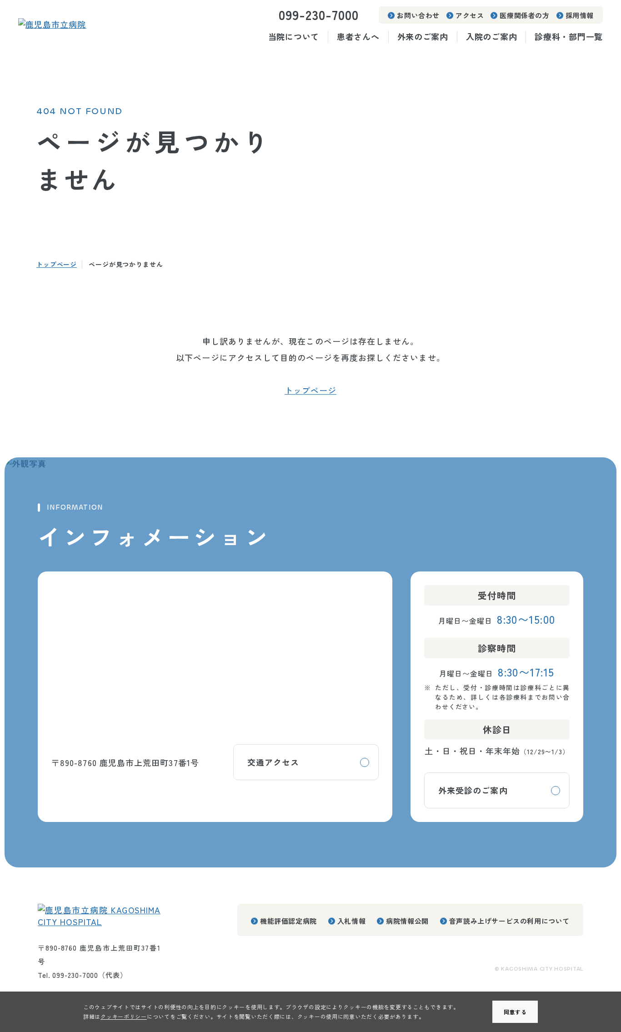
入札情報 (351, 921)
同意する (515, 1012)
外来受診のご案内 (473, 790)
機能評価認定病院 (288, 921)
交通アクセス (273, 762)
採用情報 (580, 15)
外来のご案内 (422, 36)
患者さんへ (358, 36)
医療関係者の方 (524, 15)
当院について (293, 36)
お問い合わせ (418, 15)
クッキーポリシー (123, 1016)
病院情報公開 (407, 921)
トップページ (56, 264)
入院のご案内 (491, 36)
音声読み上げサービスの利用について (509, 921)
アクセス (470, 15)
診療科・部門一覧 (569, 36)
